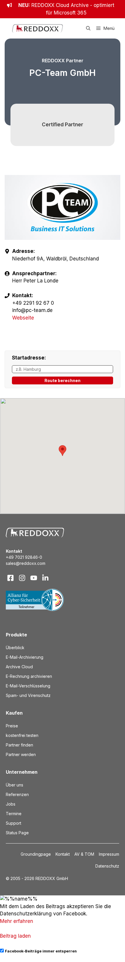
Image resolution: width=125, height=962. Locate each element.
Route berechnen (62, 380)
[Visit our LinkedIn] (45, 578)
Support (13, 823)
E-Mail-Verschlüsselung (28, 685)
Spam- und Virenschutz (28, 695)
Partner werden (21, 754)
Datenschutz (107, 866)
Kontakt (63, 854)
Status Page (17, 832)
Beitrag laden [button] (15, 936)
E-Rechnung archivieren (29, 676)
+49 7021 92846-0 (24, 557)
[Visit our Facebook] (10, 578)
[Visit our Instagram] (22, 578)
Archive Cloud (19, 666)
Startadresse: (29, 358)
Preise (12, 725)
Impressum (109, 854)
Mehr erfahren (16, 921)
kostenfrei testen (22, 735)
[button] (88, 28)
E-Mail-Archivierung (24, 657)
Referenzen (17, 794)
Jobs (10, 804)
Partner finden (19, 744)
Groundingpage (36, 854)
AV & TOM (84, 854)
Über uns (14, 784)
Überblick (15, 647)
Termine (14, 813)
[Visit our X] (33, 578)
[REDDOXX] (37, 28)
